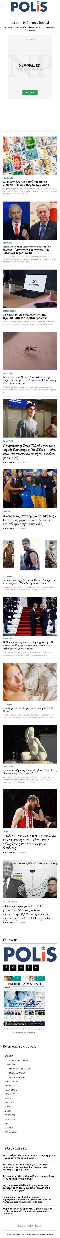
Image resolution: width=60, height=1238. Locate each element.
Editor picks (9, 311)
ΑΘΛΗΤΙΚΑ (8, 441)
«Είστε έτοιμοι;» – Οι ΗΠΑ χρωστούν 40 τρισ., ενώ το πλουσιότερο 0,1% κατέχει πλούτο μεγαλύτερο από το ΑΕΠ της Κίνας (28, 912)
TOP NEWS (7, 243)
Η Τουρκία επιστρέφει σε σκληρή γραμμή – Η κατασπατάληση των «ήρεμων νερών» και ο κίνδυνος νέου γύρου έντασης (28, 645)
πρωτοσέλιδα (19, 1032)
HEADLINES (8, 178)
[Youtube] (36, 968)
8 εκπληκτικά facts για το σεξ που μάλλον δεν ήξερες (28, 709)
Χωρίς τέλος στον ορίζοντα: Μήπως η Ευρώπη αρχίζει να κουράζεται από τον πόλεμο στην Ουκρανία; (30, 520)
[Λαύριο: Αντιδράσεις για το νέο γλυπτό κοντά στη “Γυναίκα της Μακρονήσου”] (30, 744)
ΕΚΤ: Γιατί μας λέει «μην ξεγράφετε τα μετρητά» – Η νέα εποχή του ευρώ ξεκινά (26, 183)
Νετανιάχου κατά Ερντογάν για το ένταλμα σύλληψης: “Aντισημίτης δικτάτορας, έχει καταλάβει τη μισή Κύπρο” (27, 250)
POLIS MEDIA (8, 462)
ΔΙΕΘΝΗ (6, 512)
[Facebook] (6, 968)
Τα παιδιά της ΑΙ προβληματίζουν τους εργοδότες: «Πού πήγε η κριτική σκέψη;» (25, 316)
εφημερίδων (31, 1032)
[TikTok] (29, 968)
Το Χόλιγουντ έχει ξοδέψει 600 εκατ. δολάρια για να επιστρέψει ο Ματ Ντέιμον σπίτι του (29, 581)
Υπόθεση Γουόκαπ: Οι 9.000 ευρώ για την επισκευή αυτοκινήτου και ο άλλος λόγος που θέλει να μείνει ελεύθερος (29, 841)
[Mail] (21, 968)
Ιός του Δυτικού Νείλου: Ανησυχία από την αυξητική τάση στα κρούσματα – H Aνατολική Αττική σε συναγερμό (29, 380)
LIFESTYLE (7, 576)
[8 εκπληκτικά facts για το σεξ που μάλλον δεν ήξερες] (30, 682)
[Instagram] (13, 968)
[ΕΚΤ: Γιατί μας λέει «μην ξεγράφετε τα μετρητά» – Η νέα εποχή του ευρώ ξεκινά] (30, 156)
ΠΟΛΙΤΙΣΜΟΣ (9, 767)
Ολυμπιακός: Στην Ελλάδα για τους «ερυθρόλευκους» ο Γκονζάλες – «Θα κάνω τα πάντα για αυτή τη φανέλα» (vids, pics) (29, 451)
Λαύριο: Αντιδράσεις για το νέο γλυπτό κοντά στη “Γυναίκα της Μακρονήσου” (30, 771)
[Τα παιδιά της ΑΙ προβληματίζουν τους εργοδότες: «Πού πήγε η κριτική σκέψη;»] (30, 289)
